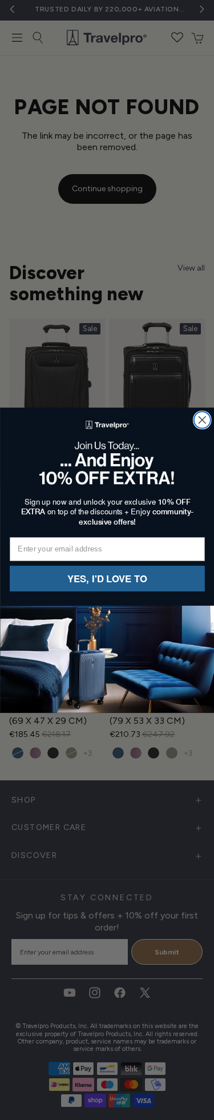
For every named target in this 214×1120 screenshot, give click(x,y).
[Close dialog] (201, 420)
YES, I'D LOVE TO (107, 578)
